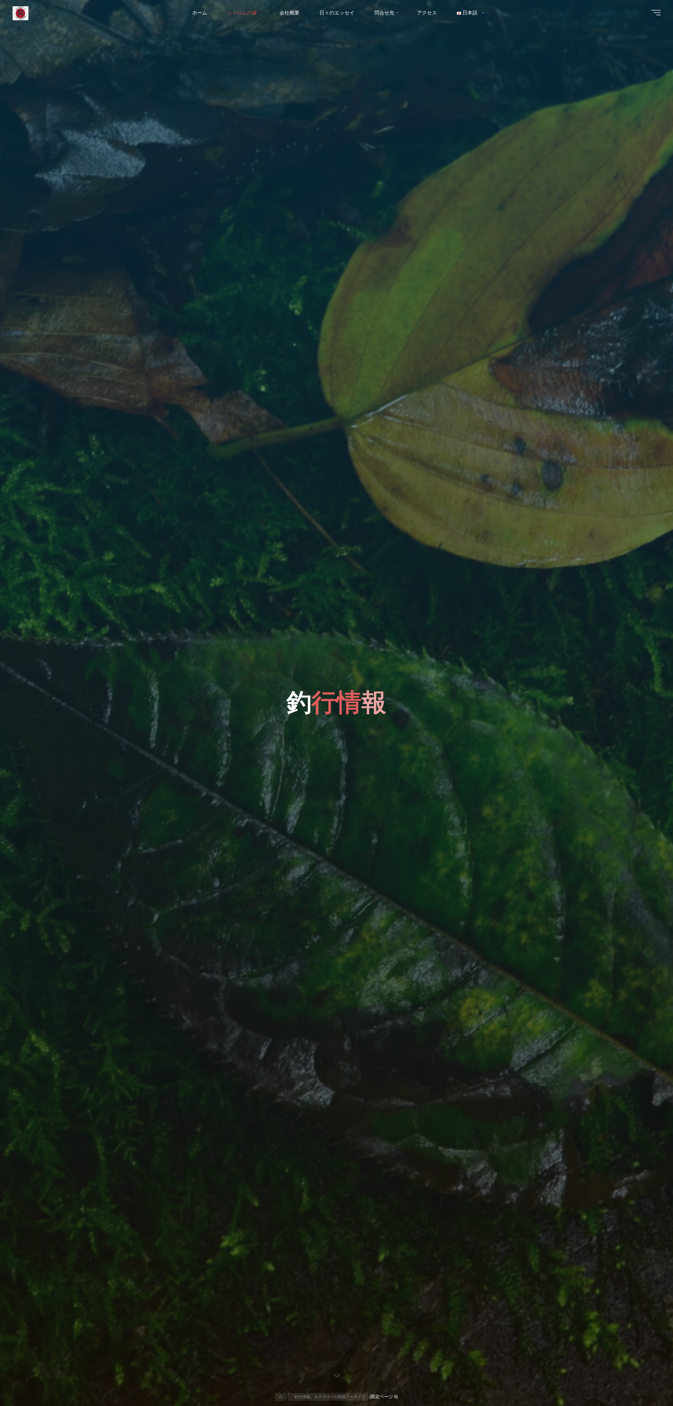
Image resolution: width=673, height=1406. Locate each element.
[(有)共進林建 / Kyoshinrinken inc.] (21, 12)
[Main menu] (656, 12)
